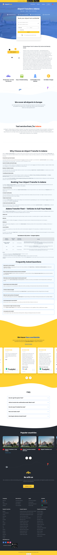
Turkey (4, 537)
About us (4, 500)
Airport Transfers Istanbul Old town (29, 450)
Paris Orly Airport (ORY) (24, 516)
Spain (4, 517)
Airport (8, 4)
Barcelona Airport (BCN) (24, 529)
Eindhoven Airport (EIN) (24, 526)
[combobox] (26, 22)
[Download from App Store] (30, 1)
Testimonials (5, 503)
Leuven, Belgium (40, 514)
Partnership (33, 4)
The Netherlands (6, 512)
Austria (4, 529)
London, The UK (39, 532)
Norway (4, 531)
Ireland (4, 524)
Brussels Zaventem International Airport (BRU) (28, 511)
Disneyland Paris (40, 521)
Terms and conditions (32, 500)
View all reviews (28, 344)
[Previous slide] (26, 377)
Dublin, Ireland (39, 526)
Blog (3, 502)
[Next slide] (30, 377)
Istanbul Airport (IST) (23, 531)
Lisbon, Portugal (40, 531)
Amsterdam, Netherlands (41, 527)
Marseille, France (40, 519)
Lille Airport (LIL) (22, 519)
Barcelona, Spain (40, 529)
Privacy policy (30, 502)
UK (3, 526)
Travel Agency (18, 502)
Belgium (4, 511)
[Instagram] (10, 542)
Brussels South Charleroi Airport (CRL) (26, 512)
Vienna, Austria (39, 536)
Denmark (4, 534)
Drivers (38, 4)
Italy (3, 521)
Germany (4, 516)
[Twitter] (6, 542)
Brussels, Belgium (40, 511)
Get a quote (13, 52)
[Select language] (53, 4)
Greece (4, 522)
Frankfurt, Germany (40, 524)
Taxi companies (18, 505)
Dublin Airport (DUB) (23, 527)
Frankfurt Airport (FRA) (24, 524)
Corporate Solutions (19, 500)
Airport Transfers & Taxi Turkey (11, 450)
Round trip (22, 29)
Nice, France (39, 517)
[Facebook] (3, 542)
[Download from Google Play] (36, 1)
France (4, 514)
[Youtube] (8, 542)
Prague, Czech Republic (41, 534)
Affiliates (4, 505)
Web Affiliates (18, 503)
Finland (4, 536)
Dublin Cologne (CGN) (24, 522)
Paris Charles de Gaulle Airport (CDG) (26, 514)
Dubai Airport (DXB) (23, 532)
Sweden (4, 532)
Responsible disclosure (32, 503)
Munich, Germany (40, 522)
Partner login (30, 505)
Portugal (4, 519)
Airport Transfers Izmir (46, 449)
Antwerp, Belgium (40, 512)
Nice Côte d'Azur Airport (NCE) (25, 517)
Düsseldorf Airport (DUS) (24, 521)
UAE (3, 527)
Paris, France (39, 516)
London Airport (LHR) (23, 534)
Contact (43, 4)
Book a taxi (28, 486)
